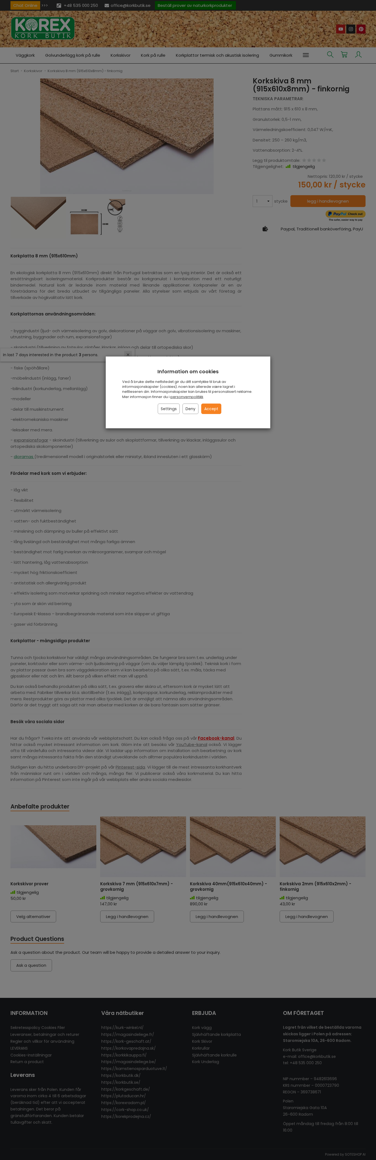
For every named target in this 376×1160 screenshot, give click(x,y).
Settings (169, 409)
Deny (190, 409)
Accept (211, 409)
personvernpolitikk (186, 396)
